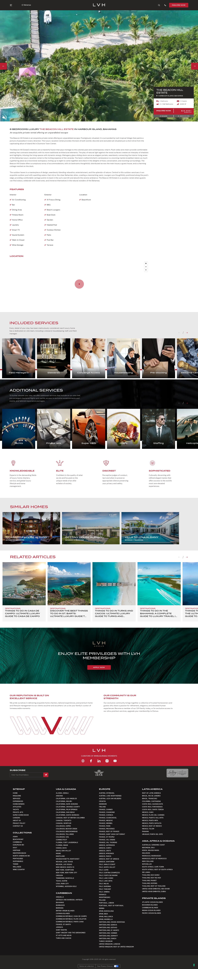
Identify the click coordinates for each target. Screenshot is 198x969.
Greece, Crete (105, 851)
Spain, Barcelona (106, 911)
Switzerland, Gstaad (108, 927)
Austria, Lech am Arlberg (110, 798)
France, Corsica (106, 815)
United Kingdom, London (109, 944)
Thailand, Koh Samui (150, 875)
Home (15, 793)
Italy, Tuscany (105, 889)
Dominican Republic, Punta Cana (70, 922)
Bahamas (27, 5)
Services (16, 798)
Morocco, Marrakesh (151, 856)
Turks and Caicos (63, 938)
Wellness (17, 867)
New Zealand (148, 861)
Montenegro (104, 897)
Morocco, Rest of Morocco (154, 859)
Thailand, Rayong (149, 883)
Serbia (101, 908)
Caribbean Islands (150, 908)
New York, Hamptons (65, 870)
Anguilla (60, 897)
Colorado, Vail (62, 837)
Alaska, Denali (62, 793)
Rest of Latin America (151, 793)
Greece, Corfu (105, 848)
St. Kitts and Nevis (63, 935)
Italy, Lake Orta (105, 881)
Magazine (17, 796)
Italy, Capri (103, 870)
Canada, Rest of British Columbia (70, 818)
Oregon (59, 875)
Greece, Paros (105, 856)
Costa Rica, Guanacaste (152, 804)
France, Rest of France (109, 831)
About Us (17, 820)
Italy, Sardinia (105, 886)
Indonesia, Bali (148, 848)
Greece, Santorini (106, 862)
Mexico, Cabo (147, 812)
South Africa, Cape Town (153, 867)
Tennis (15, 864)
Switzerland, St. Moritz (109, 930)
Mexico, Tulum (148, 829)
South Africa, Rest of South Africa (157, 869)
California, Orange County (68, 807)
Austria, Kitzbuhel (107, 793)
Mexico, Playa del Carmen (153, 815)
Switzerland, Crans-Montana (112, 922)
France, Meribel (106, 823)
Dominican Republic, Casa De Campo (71, 916)
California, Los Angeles (66, 798)
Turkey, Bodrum (105, 941)
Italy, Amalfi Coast (107, 864)
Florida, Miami (62, 845)
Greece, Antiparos (107, 845)
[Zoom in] (146, 263)
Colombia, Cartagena (151, 801)
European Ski (18, 845)
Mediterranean (19, 853)
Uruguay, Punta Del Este (152, 834)
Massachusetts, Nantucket (67, 859)
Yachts (16, 809)
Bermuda (59, 908)
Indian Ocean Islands (151, 910)
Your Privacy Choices (105, 966)
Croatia (102, 801)
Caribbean (17, 842)
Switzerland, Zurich (107, 938)
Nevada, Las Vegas (64, 864)
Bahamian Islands (150, 905)
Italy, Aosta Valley (107, 867)
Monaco (102, 895)
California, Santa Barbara (67, 815)
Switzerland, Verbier (108, 933)
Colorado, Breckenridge (67, 831)
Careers (16, 818)
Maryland (60, 856)
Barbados (60, 905)
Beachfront (18, 839)
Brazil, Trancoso (149, 798)
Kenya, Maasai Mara (150, 850)
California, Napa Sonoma (67, 804)
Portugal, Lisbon (106, 903)
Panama (145, 831)
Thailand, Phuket (149, 880)
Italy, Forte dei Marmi (108, 875)
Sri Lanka (146, 872)
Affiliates (17, 807)
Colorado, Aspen (63, 826)
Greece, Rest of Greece (109, 859)
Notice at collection (87, 966)
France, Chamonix (107, 812)
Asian (15, 837)
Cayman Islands (63, 913)
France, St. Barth (63, 924)
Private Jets (18, 812)
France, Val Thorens (108, 842)
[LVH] (99, 5)
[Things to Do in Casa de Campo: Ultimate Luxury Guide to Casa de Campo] (24, 583)
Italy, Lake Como (106, 878)
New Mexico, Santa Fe (65, 867)
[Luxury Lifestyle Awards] (177, 773)
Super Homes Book (21, 815)
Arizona (59, 796)
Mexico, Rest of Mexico (152, 826)
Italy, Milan (104, 884)
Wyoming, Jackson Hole (66, 886)
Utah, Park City (62, 884)
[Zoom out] (146, 266)
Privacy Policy (19, 823)
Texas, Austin (61, 881)
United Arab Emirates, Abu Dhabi (156, 889)
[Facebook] (90, 760)
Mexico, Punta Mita (150, 820)
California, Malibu (64, 801)
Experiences (18, 801)
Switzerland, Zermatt (108, 936)
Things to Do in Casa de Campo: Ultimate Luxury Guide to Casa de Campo (22, 613)
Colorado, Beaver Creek (66, 829)
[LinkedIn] (99, 760)
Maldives (146, 853)
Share (165, 116)
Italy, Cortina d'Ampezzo (109, 873)
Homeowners (18, 804)
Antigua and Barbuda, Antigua (69, 900)
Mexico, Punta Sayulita (151, 823)
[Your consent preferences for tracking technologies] (194, 965)
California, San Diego (65, 812)
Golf (15, 848)
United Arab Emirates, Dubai (154, 891)
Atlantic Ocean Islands (152, 902)
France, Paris (104, 826)
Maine (58, 853)
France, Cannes (106, 809)
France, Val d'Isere (107, 840)
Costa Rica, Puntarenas (152, 807)
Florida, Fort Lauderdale (67, 842)
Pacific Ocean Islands (151, 913)
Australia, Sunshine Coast (153, 845)
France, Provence (107, 829)
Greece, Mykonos (106, 853)
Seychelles (147, 864)
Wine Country (19, 869)
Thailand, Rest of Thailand (153, 886)
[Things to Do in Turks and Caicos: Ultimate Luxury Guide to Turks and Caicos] (114, 583)
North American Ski (21, 856)
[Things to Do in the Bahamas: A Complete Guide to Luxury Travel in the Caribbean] (159, 583)
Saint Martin (61, 930)
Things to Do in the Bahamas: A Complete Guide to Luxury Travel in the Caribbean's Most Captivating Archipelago (158, 616)
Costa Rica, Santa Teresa (153, 809)
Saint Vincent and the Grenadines (70, 933)
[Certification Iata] (99, 775)
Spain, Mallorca (106, 916)
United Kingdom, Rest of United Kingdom (116, 947)
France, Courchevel (108, 818)
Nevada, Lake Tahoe (64, 862)
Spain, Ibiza (103, 914)
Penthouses (18, 859)
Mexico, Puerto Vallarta (153, 818)
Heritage (16, 850)
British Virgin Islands (65, 911)
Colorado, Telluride (65, 834)
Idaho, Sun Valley (63, 851)
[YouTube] (115, 760)
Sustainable (18, 861)
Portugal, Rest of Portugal (111, 906)
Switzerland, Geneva (108, 925)
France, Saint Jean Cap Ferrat (112, 834)
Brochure (185, 116)
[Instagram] (107, 760)
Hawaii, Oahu (61, 848)
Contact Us (18, 826)
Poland (102, 900)
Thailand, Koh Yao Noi (151, 878)
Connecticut (61, 840)
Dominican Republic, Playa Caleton (71, 919)
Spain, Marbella (106, 919)
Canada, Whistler (63, 823)
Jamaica (59, 927)
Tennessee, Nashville (65, 878)
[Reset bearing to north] (146, 270)
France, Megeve (106, 820)
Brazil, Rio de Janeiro (151, 796)
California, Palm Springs (66, 809)
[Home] (82, 760)
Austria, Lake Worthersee (110, 796)
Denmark (103, 804)
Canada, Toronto (63, 820)
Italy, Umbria (104, 892)
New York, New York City (66, 873)
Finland (102, 807)
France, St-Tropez (106, 837)
